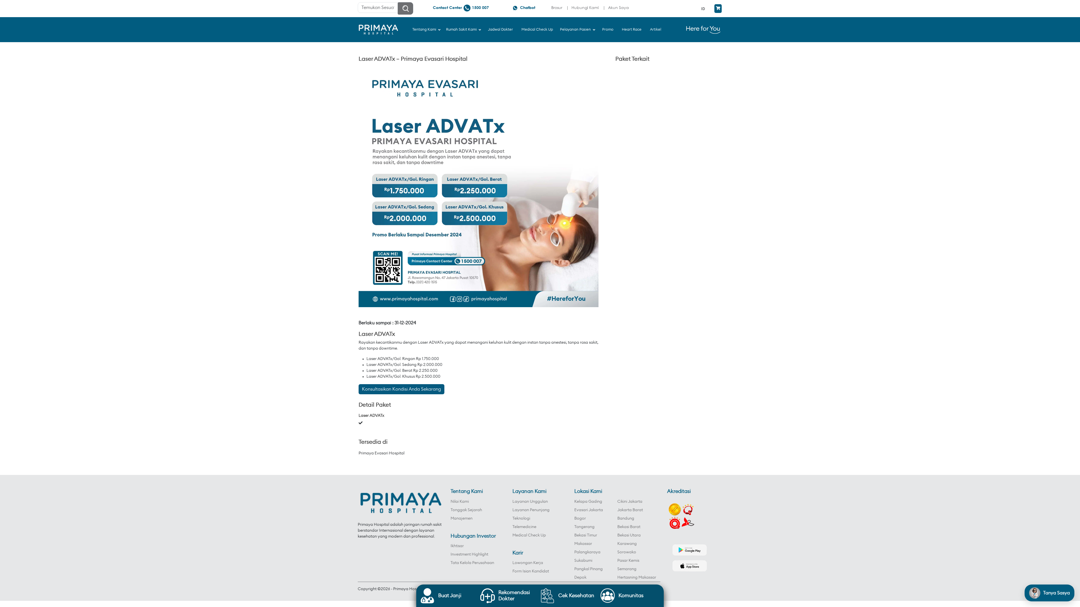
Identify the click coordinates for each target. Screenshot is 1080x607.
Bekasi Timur (585, 535)
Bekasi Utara (629, 535)
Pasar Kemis (628, 561)
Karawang (627, 544)
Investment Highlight (469, 554)
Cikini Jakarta (629, 502)
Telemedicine (524, 527)
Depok (580, 577)
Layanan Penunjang (531, 510)
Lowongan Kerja (527, 563)
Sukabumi (583, 561)
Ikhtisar (457, 546)
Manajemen (461, 518)
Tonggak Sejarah (466, 510)
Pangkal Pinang (588, 569)
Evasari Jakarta (588, 510)
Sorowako (626, 552)
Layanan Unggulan (530, 502)
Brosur (556, 7)
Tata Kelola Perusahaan (472, 563)
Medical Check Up (529, 535)
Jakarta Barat (630, 510)
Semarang (626, 569)
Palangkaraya (587, 552)
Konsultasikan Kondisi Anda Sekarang (401, 389)
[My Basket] (718, 8)
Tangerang (584, 527)
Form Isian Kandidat (530, 571)
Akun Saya (618, 7)
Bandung (625, 518)
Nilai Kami (460, 502)
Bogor (580, 518)
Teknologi (521, 518)
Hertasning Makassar (636, 577)
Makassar (583, 544)
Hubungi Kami (585, 7)
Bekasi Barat (628, 527)
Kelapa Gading (588, 502)
